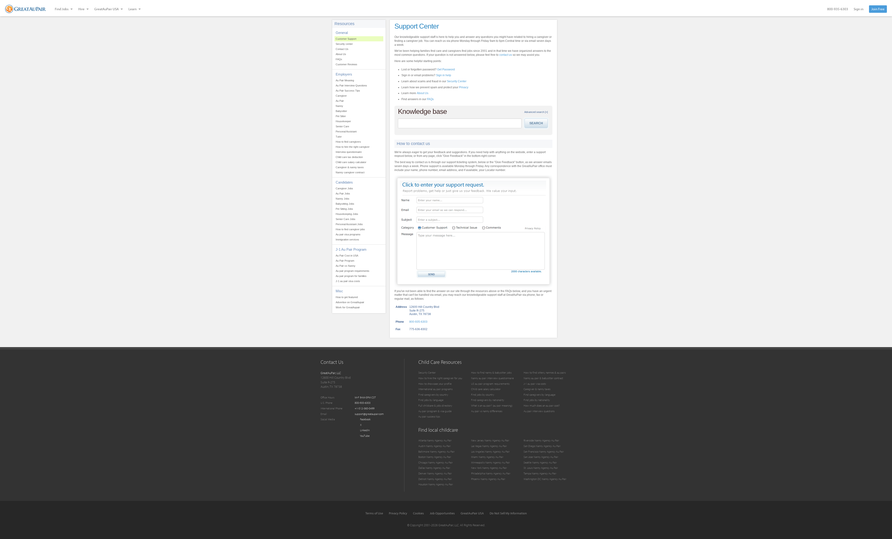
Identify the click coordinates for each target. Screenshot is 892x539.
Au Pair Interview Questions (351, 85)
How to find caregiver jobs (350, 229)
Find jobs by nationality (537, 400)
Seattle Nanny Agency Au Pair (540, 462)
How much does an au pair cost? (542, 405)
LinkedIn (364, 430)
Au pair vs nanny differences (486, 411)
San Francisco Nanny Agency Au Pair (544, 451)
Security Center (456, 81)
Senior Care (342, 126)
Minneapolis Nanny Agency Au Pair (490, 462)
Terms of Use (374, 513)
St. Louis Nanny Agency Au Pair (541, 468)
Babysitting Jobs (345, 203)
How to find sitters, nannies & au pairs (545, 372)
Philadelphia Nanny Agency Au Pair (490, 473)
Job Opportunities (442, 513)
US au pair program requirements (490, 383)
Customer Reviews (346, 64)
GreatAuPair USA (472, 513)
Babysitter (341, 111)
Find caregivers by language (539, 394)
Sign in (858, 9)
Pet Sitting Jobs (344, 208)
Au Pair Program (345, 260)
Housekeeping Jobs (347, 214)
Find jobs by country (482, 394)
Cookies (418, 513)
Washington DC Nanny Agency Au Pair (545, 479)
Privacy (463, 87)
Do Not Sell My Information (508, 513)
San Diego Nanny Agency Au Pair (542, 446)
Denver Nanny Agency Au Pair (435, 473)
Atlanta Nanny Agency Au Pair (435, 440)
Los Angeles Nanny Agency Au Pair (490, 451)
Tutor (339, 136)
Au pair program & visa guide (435, 411)
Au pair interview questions (539, 411)
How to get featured (347, 297)
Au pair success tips (429, 416)
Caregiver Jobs (344, 188)
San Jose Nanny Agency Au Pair (541, 457)
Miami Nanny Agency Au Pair (487, 457)
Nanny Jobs (342, 198)
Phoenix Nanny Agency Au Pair (488, 479)
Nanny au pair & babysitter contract (543, 378)
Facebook (365, 419)
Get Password (446, 69)
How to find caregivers (348, 141)
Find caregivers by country (433, 394)
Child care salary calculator (351, 162)
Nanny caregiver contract (350, 172)
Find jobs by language (430, 400)
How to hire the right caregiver (353, 146)
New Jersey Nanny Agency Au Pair (490, 440)
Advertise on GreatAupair (350, 302)
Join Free (878, 9)
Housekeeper (343, 121)
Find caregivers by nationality (487, 400)
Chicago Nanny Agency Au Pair (435, 462)
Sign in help (443, 75)
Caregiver (341, 95)
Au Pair (340, 100)
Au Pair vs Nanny (345, 265)
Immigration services (347, 239)
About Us (341, 54)
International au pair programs (435, 389)
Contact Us (342, 49)
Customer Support (346, 38)
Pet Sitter (341, 116)
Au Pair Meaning (345, 80)
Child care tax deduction (349, 157)
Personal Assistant (346, 131)
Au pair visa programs (348, 234)
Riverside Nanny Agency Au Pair (541, 440)
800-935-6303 (837, 9)
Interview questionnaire (349, 152)
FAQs (339, 59)
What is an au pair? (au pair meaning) (491, 405)
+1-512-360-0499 (364, 408)
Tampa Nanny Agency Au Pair (540, 473)
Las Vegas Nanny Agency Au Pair (489, 446)
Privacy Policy (398, 513)
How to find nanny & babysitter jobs (491, 372)
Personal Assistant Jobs (349, 224)
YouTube (364, 435)
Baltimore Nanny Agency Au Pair (436, 451)
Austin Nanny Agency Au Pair (434, 446)
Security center (344, 44)
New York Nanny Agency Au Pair (489, 468)
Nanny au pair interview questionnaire (492, 378)
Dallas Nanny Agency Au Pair (434, 468)
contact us (505, 54)
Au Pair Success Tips (348, 90)
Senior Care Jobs (345, 219)
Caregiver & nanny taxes (350, 167)
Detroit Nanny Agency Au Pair (435, 479)
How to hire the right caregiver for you (440, 378)
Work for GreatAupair (348, 307)
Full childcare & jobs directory (435, 405)
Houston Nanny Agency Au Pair (435, 484)
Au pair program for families (351, 276)
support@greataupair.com (369, 414)
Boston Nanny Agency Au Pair (434, 457)
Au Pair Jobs (343, 193)
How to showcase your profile (435, 383)
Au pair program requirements (352, 271)
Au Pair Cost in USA (347, 255)
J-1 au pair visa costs (348, 281)
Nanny (339, 106)
